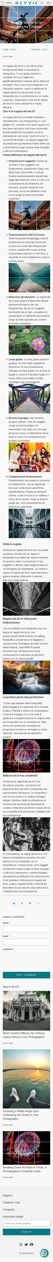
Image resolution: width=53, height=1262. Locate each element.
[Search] (42, 3)
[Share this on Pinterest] (30, 903)
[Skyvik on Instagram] (21, 1244)
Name (6, 923)
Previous (35, 49)
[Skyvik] (26, 3)
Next (45, 49)
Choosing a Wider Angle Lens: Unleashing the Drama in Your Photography (21, 1115)
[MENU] (1, 3)
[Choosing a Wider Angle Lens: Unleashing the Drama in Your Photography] (26, 1079)
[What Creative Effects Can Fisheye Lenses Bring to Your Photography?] (26, 1011)
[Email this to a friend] (38, 903)
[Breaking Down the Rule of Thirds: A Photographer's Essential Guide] (26, 1148)
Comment (8, 949)
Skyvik (30, 1253)
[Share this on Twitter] (14, 903)
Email (6, 936)
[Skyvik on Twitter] (26, 1244)
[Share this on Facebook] (22, 903)
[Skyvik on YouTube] (31, 1244)
